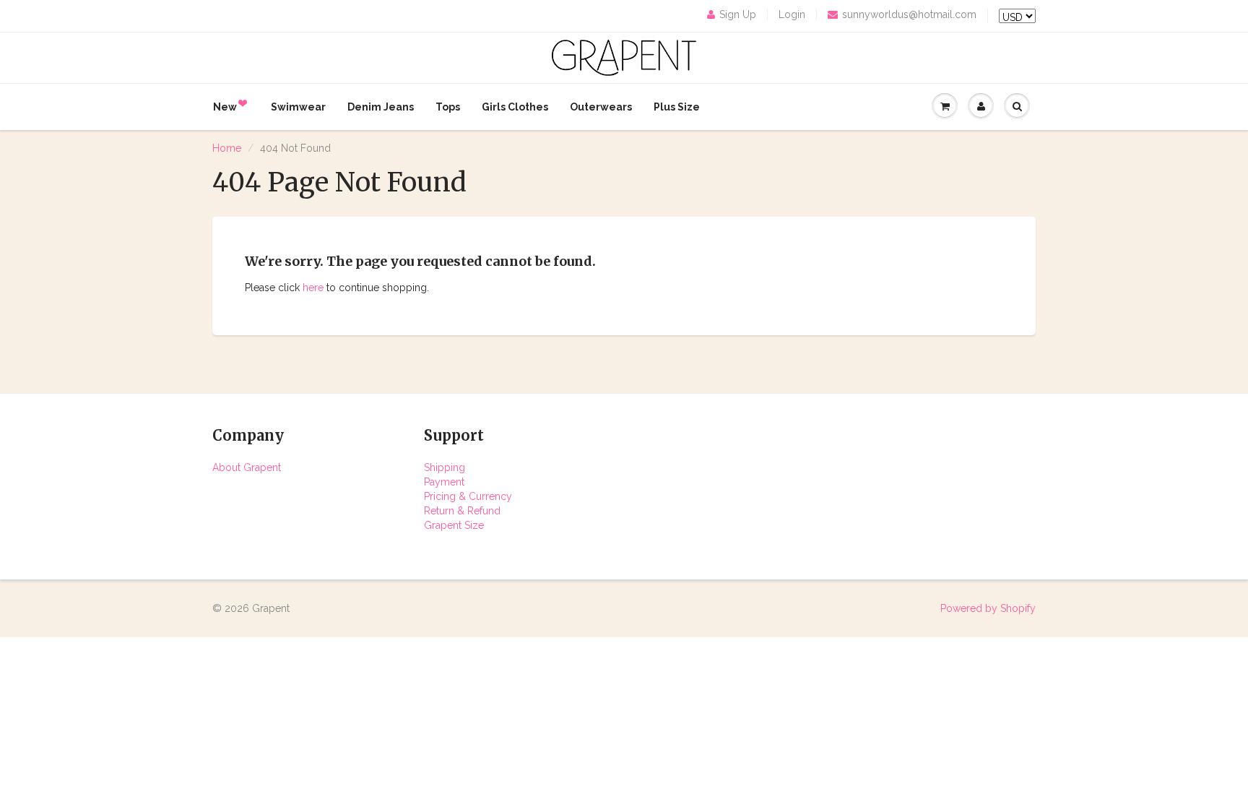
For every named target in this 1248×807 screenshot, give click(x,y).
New (225, 107)
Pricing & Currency (468, 496)
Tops (448, 107)
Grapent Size (454, 525)
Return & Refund (462, 511)
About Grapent (246, 467)
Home (226, 148)
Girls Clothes (515, 107)
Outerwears (601, 107)
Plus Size (677, 107)
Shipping (444, 467)
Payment (444, 482)
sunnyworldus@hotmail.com (909, 14)
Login (792, 14)
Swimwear (298, 107)
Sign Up (737, 14)
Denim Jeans (380, 107)
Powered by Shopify (988, 608)
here (313, 287)
